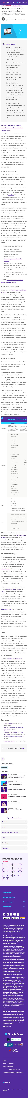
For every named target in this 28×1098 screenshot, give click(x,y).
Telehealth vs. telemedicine (8, 128)
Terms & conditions (8, 1063)
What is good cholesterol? (15, 803)
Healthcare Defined (17, 5)
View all (5, 861)
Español (5, 1060)
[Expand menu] (1, 2)
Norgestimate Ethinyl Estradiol (10, 832)
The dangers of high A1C (15, 809)
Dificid (4, 827)
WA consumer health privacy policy (12, 1072)
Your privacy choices (14, 1069)
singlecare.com (17, 990)
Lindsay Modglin (10, 17)
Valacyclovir (5, 848)
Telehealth (4, 125)
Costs (8, 130)
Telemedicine (11, 125)
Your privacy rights (8, 1066)
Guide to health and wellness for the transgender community (17, 776)
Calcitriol (4, 822)
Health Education (6, 5)
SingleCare (9, 1089)
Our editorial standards (12, 748)
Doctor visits (4, 767)
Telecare (18, 125)
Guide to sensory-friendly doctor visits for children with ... (17, 783)
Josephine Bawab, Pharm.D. (21, 19)
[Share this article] (2, 759)
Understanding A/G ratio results (17, 796)
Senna (3, 837)
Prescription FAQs (7, 1026)
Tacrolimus (5, 843)
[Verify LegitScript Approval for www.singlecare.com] (8, 1039)
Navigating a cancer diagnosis (16, 789)
